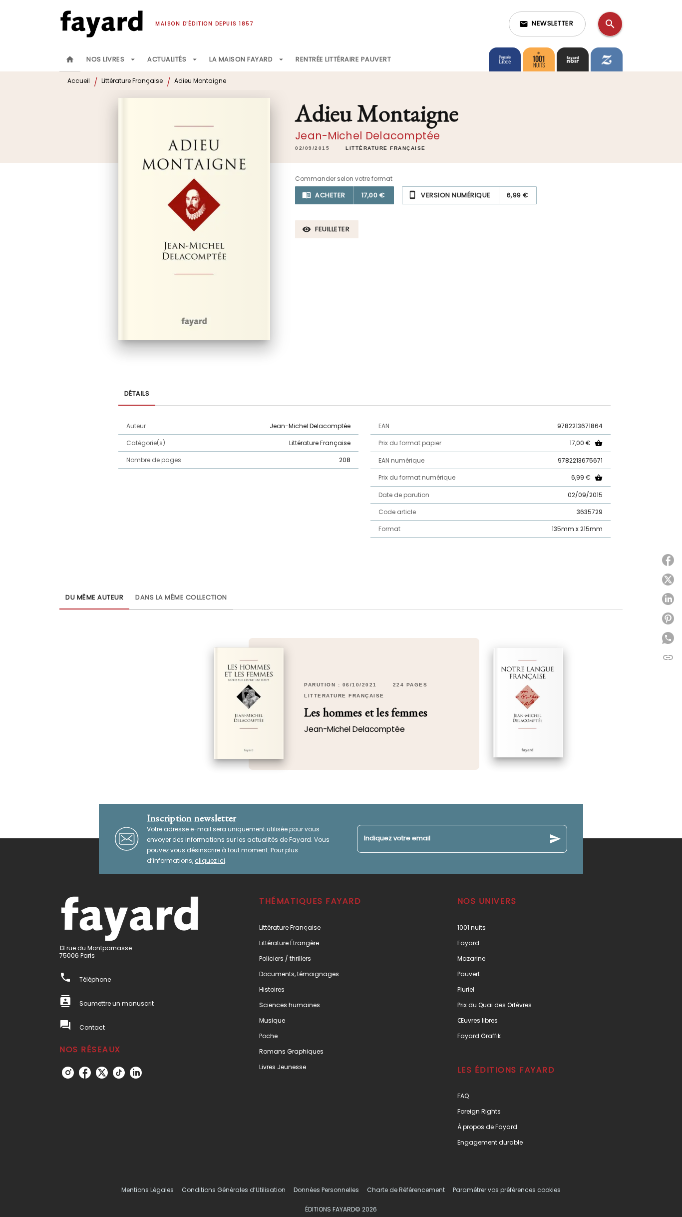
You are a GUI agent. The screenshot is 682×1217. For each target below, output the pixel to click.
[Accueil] (101, 23)
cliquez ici (210, 860)
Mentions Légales (147, 1190)
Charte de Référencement (406, 1190)
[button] (547, 23)
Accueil (78, 80)
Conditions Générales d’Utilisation (234, 1190)
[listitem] (67, 1072)
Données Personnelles (326, 1190)
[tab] (69, 59)
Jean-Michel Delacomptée (367, 135)
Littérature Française (132, 80)
